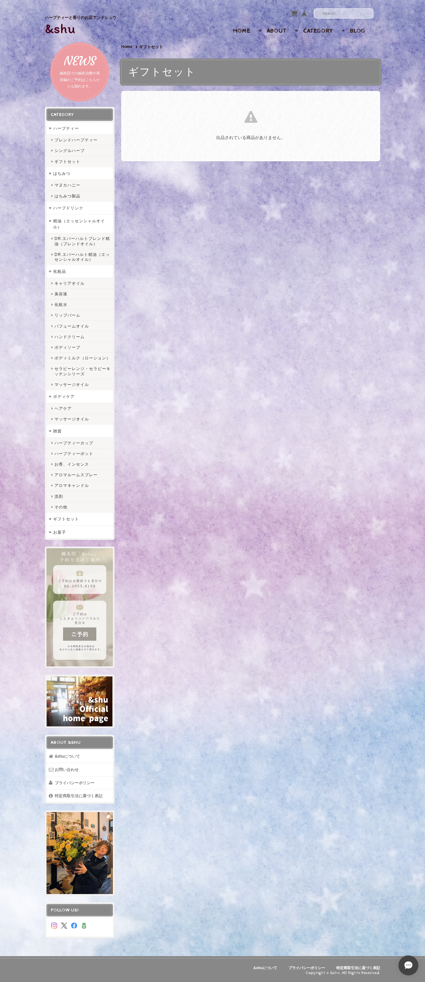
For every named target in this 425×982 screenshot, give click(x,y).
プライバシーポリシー (75, 783)
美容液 (60, 294)
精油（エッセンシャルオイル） (79, 224)
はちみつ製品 (67, 196)
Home (241, 31)
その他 (60, 507)
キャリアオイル (69, 283)
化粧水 (60, 304)
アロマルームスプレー (76, 475)
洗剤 (58, 496)
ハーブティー (66, 128)
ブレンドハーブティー (76, 140)
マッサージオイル (71, 384)
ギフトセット (67, 161)
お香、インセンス (71, 464)
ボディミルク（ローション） (82, 358)
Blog (357, 31)
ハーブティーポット (73, 453)
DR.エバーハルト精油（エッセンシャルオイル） (82, 257)
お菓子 (59, 532)
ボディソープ (67, 347)
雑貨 (57, 431)
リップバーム (67, 315)
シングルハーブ (69, 150)
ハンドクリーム (69, 337)
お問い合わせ (67, 769)
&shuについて (67, 756)
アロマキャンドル (71, 485)
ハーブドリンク (68, 208)
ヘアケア (63, 408)
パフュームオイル (71, 326)
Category (318, 31)
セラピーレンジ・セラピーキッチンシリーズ (82, 371)
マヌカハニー (67, 185)
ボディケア (64, 396)
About (277, 31)
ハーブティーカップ (73, 443)
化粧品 (59, 271)
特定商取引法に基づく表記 (79, 795)
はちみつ (61, 173)
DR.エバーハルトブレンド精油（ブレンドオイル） (82, 241)
